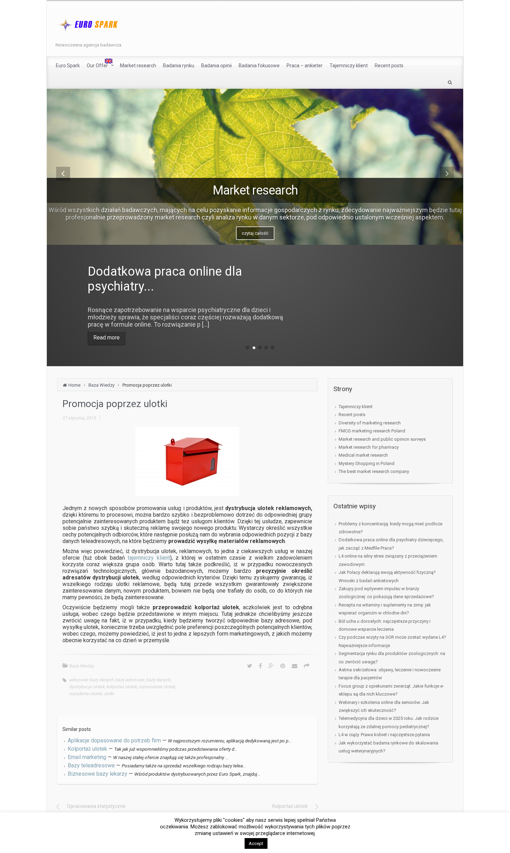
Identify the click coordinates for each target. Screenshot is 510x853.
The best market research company (374, 471)
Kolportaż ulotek (87, 749)
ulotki (109, 693)
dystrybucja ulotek (87, 686)
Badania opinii (216, 65)
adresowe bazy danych (91, 679)
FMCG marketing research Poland (372, 430)
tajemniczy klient (149, 557)
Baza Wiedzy (101, 385)
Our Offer (97, 65)
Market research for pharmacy (369, 447)
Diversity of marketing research (370, 422)
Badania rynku (178, 65)
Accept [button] (256, 843)
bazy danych (158, 679)
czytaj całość (255, 233)
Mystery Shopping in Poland (366, 463)
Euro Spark (68, 65)
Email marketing (87, 757)
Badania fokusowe (259, 65)
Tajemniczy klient (349, 65)
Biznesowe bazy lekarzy (97, 773)
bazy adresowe (130, 679)
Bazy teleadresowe (91, 765)
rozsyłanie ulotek (85, 693)
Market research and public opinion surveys (382, 439)
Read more (106, 337)
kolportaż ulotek (122, 686)
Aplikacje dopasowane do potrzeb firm (114, 740)
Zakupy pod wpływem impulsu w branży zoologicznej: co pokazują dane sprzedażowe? (386, 592)
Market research (138, 65)
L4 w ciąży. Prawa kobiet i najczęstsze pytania (384, 734)
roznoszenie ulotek (157, 686)
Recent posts (389, 65)
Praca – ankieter (305, 65)
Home (74, 385)
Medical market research (363, 455)
